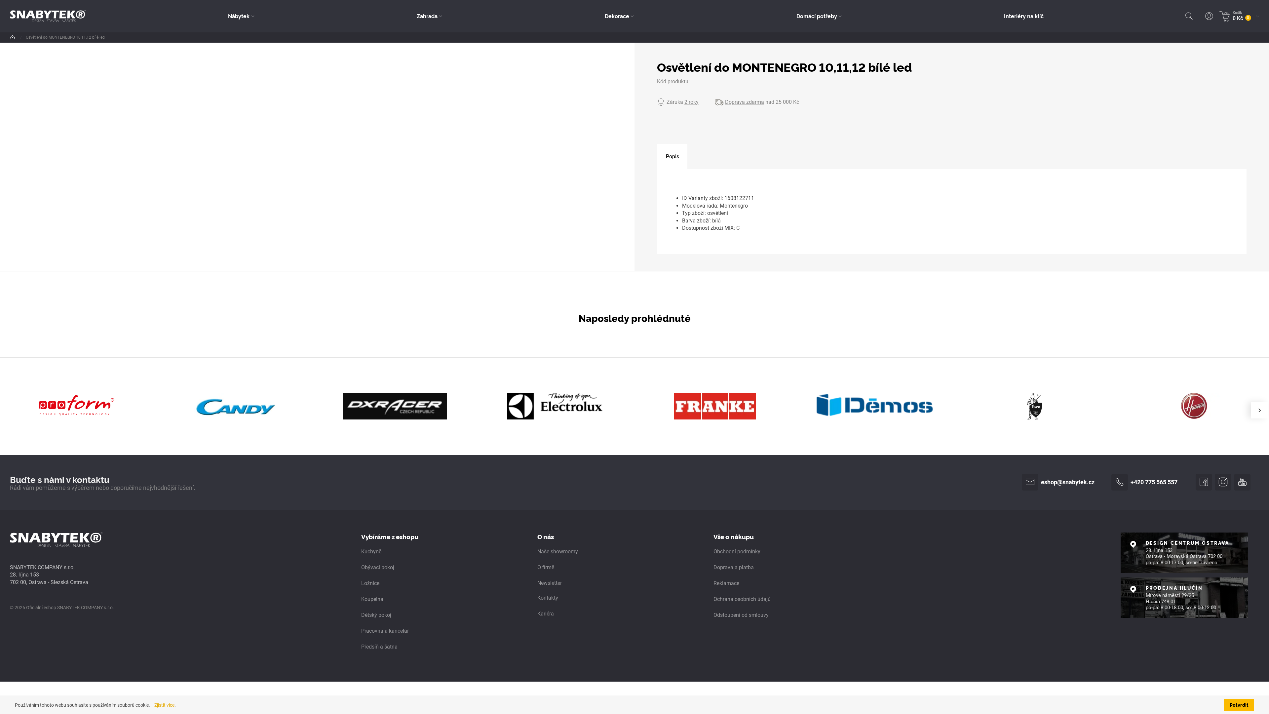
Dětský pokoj (376, 615)
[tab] (672, 156)
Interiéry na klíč (1024, 16)
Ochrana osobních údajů (742, 599)
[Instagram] (1223, 482)
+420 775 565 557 (1154, 482)
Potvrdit (1239, 704)
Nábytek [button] (239, 16)
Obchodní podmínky (736, 551)
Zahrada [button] (427, 16)
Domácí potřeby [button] (816, 16)
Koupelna (372, 599)
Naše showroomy (557, 551)
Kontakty (547, 598)
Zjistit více (164, 705)
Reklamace (726, 583)
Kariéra (545, 614)
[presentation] (1259, 410)
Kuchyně (371, 551)
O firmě (545, 567)
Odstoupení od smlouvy (741, 615)
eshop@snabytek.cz (1068, 482)
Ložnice (370, 583)
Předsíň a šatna (379, 647)
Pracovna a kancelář (385, 631)
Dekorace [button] (617, 16)
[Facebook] (1204, 482)
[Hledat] (1189, 16)
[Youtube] (1242, 482)
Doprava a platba (733, 567)
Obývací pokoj (377, 567)
